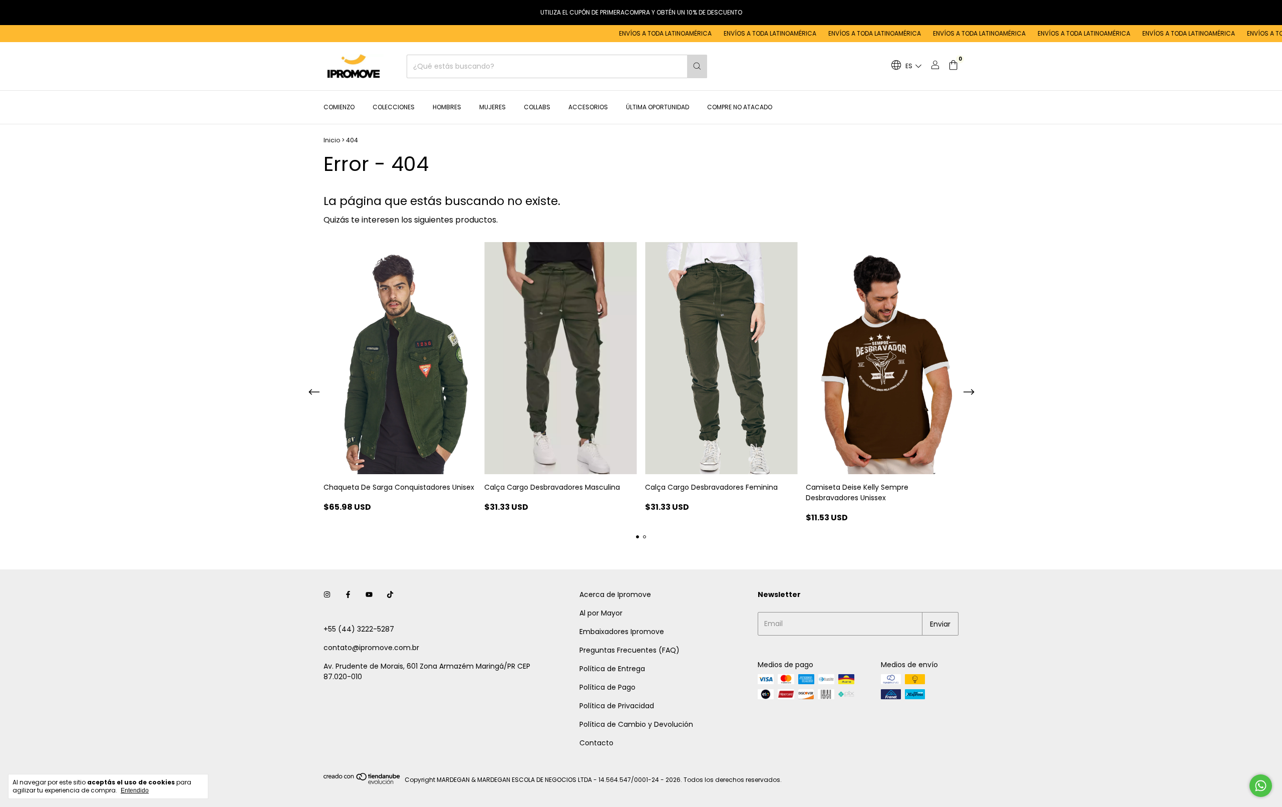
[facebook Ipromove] (348, 594)
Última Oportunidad (657, 107)
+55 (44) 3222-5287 (359, 629)
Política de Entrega (612, 669)
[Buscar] (697, 66)
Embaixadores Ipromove (621, 632)
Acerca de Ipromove (615, 594)
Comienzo (339, 107)
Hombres (447, 107)
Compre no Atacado (739, 107)
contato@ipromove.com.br (371, 648)
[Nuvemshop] (362, 782)
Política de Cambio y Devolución (636, 724)
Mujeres (492, 107)
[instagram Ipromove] (327, 594)
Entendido (135, 790)
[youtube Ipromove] (369, 594)
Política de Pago (607, 687)
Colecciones (394, 107)
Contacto (596, 743)
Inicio (332, 140)
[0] (953, 66)
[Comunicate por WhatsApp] (1260, 785)
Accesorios (588, 107)
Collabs (537, 107)
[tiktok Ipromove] (390, 594)
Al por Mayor (600, 613)
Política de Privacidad (616, 706)
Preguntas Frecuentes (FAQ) (629, 650)
